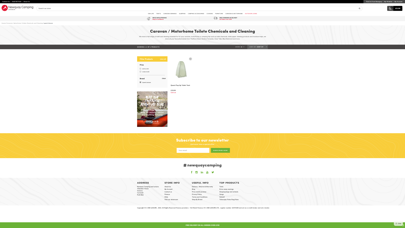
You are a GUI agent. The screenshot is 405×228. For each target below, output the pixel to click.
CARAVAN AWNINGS (170, 13)
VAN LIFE (151, 13)
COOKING (210, 13)
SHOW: (237, 47)
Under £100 (145, 72)
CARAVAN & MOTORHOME (234, 13)
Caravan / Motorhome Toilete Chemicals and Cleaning (25, 23)
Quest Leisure (146, 82)
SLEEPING (182, 13)
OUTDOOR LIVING (251, 13)
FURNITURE (219, 13)
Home (3, 23)
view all (163, 59)
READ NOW (151, 121)
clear (164, 78)
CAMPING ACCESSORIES (196, 13)
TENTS (158, 13)
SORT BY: (252, 47)
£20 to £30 (145, 69)
